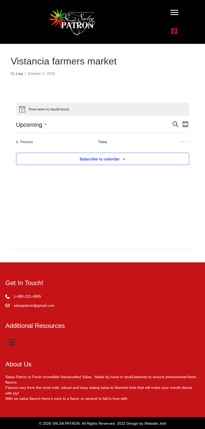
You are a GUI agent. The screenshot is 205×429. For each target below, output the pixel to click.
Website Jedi (155, 423)
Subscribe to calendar (100, 159)
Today (102, 142)
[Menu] (174, 12)
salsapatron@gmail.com (34, 305)
